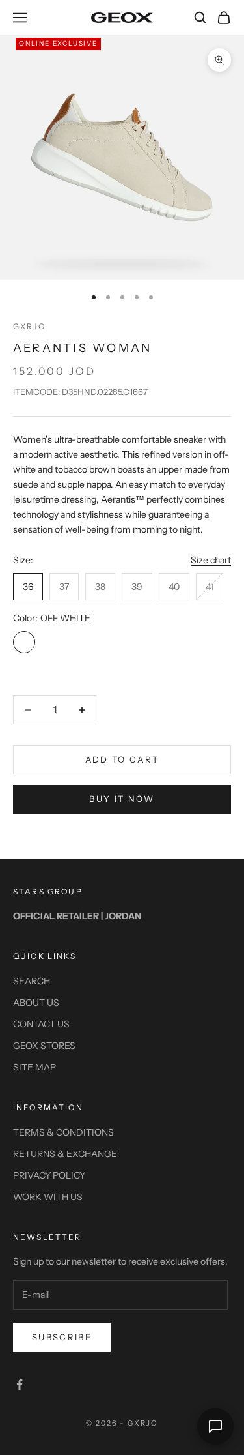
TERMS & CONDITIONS (63, 1132)
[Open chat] (215, 1426)
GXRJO (29, 326)
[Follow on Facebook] (19, 1384)
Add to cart (122, 759)
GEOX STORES (44, 1045)
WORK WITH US (48, 1197)
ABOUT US (36, 1002)
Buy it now (121, 798)
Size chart (211, 560)
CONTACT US (41, 1024)
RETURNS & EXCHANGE (65, 1154)
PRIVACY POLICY (49, 1175)
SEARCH (31, 981)
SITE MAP (34, 1067)
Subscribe (62, 1337)
